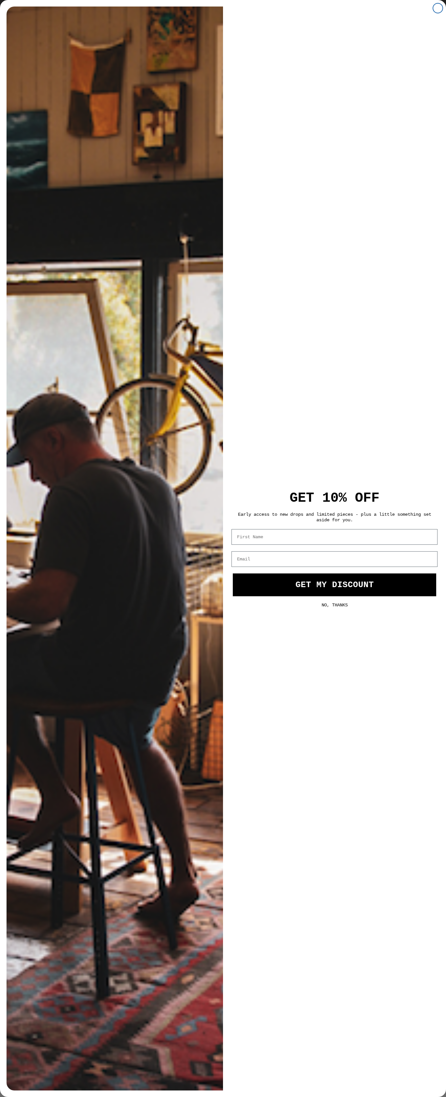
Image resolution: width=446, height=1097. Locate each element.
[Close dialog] (438, 8)
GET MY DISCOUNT (334, 585)
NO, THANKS (335, 604)
